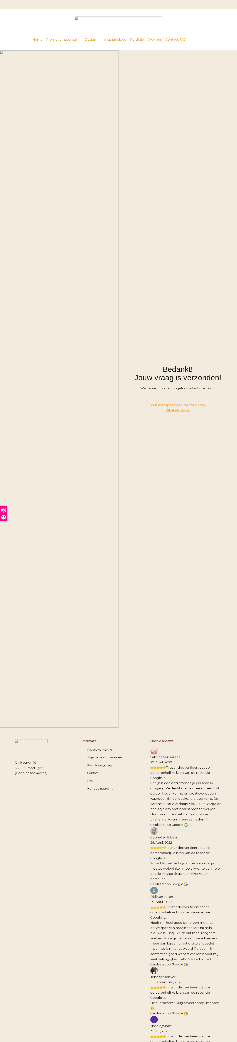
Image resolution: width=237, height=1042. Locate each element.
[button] (63, 39)
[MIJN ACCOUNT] (216, 4)
